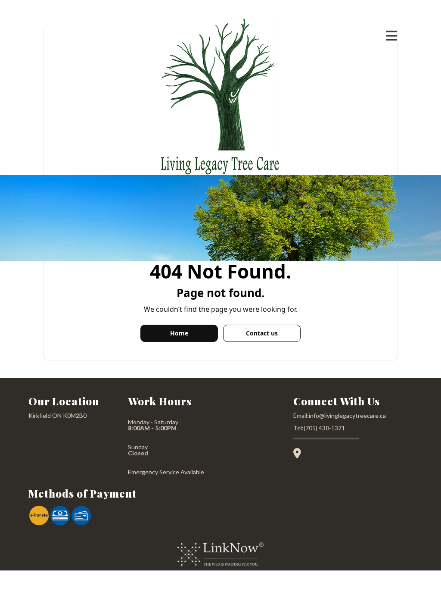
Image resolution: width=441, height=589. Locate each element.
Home (179, 333)
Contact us (262, 333)
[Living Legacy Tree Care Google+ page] (300, 454)
